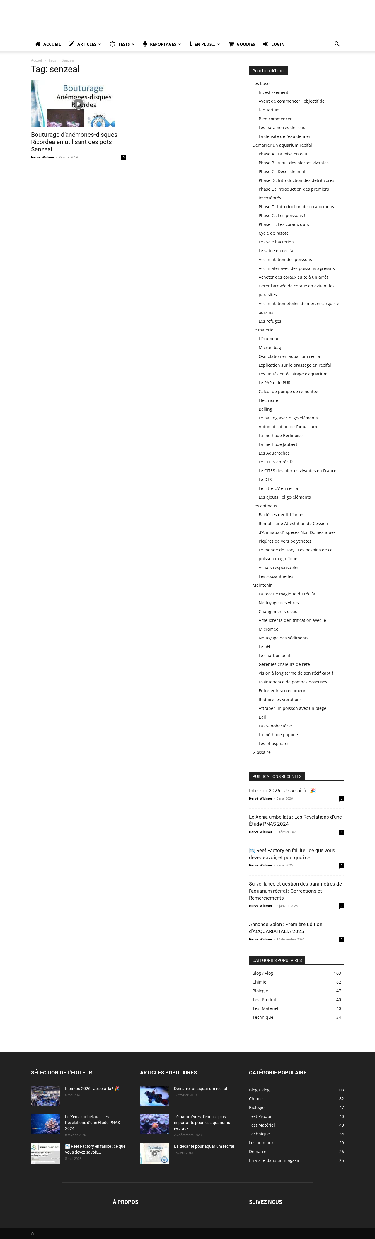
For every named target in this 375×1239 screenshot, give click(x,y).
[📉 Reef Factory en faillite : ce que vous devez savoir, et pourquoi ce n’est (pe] (45, 1153)
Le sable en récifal (276, 250)
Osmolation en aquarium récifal (290, 356)
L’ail (262, 717)
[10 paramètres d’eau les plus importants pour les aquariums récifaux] (154, 1124)
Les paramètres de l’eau (282, 127)
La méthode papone (278, 734)
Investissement (273, 92)
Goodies (246, 44)
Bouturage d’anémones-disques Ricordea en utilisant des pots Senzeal (74, 142)
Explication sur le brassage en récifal (295, 365)
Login (277, 44)
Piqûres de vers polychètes (285, 541)
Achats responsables (279, 567)
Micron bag (270, 347)
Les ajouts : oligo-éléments (285, 497)
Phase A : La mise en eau (283, 154)
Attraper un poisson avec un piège (292, 708)
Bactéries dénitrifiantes (281, 514)
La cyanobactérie (275, 726)
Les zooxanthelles (276, 576)
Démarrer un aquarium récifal (282, 145)
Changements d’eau (278, 611)
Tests (124, 44)
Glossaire (262, 752)
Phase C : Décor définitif (282, 171)
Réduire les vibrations (280, 699)
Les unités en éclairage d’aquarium (293, 374)
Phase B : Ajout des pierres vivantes (294, 162)
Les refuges (270, 321)
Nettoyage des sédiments (283, 638)
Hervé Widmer (42, 157)
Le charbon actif (274, 655)
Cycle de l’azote (274, 233)
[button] (337, 45)
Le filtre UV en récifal (279, 488)
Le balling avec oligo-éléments (288, 418)
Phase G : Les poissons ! (282, 215)
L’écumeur (269, 338)
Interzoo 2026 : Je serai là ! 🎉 (282, 790)
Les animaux (265, 506)
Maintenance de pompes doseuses (293, 682)
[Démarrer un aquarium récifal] (154, 1096)
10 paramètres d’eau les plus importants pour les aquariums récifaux (202, 1122)
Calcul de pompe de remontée (288, 391)
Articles (86, 44)
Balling (265, 409)
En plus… (205, 44)
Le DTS (265, 479)
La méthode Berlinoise (281, 435)
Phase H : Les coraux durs (284, 224)
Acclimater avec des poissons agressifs (297, 268)
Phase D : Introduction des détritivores (296, 180)
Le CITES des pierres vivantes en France (297, 470)
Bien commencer (275, 118)
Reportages (163, 44)
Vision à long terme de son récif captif (296, 673)
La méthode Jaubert (278, 444)
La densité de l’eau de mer (285, 136)
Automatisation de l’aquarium (288, 426)
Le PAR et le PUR (275, 382)
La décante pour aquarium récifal (204, 1146)
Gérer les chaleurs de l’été (284, 664)
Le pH (264, 646)
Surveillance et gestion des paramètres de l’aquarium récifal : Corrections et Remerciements (295, 891)
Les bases (262, 83)
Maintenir (262, 585)
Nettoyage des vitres (279, 602)
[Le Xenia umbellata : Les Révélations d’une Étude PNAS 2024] (45, 1124)
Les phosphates (274, 743)
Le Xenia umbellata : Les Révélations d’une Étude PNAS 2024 (92, 1122)
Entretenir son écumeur (282, 690)
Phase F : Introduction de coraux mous (296, 206)
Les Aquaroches (274, 453)
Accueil (52, 44)
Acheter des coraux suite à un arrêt (293, 277)
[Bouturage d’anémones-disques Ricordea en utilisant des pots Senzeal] (78, 103)
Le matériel (264, 330)
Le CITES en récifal (277, 462)
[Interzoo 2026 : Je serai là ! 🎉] (45, 1096)
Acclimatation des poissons (285, 259)
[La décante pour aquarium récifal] (154, 1153)
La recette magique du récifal (287, 594)
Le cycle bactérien (276, 242)
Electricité (268, 400)
